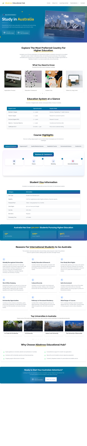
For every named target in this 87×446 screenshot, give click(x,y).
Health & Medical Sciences (37, 146)
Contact (83, 3)
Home (48, 3)
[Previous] (2, 81)
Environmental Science (66, 146)
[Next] (84, 81)
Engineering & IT (23, 146)
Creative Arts (78, 146)
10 (50, 339)
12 (54, 339)
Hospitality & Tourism (52, 146)
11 (52, 339)
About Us (54, 3)
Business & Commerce (11, 146)
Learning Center (63, 3)
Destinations (73, 3)
